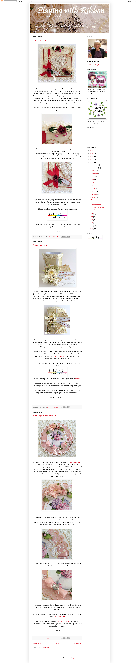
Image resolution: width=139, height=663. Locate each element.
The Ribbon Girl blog (74, 462)
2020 (91, 150)
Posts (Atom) (45, 647)
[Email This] (62, 237)
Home (57, 643)
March (94, 191)
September (95, 173)
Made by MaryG (94, 65)
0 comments (55, 236)
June (93, 182)
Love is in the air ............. (44, 40)
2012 (91, 223)
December (95, 165)
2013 (91, 220)
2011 (91, 226)
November (95, 168)
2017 (91, 159)
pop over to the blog (63, 621)
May (93, 185)
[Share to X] (66, 237)
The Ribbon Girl (59, 617)
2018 (91, 156)
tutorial (77, 379)
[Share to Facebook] (68, 237)
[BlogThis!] (64, 237)
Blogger (73, 658)
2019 (91, 153)
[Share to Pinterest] (69, 237)
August (94, 176)
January (94, 197)
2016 (91, 162)
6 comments (55, 407)
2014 (91, 217)
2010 (91, 229)
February (94, 194)
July (93, 179)
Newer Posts (37, 643)
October (94, 171)
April (93, 188)
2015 (91, 214)
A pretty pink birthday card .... (46, 415)
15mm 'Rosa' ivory (60, 356)
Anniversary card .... (42, 245)
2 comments (55, 638)
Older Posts (77, 643)
